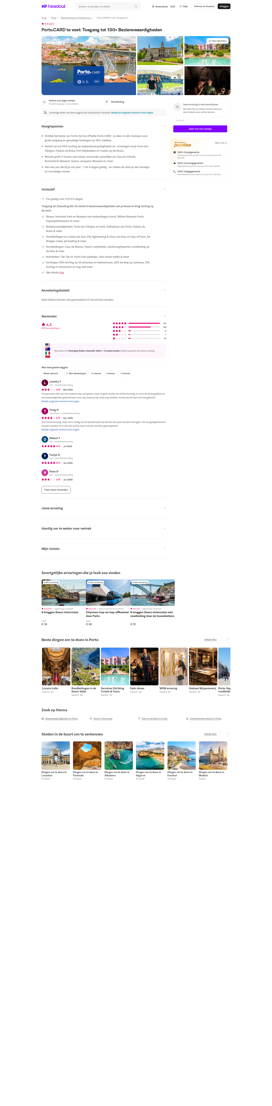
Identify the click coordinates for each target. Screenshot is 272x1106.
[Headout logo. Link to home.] (54, 6)
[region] (64, 592)
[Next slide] (227, 639)
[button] (89, 65)
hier (62, 272)
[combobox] (108, 6)
